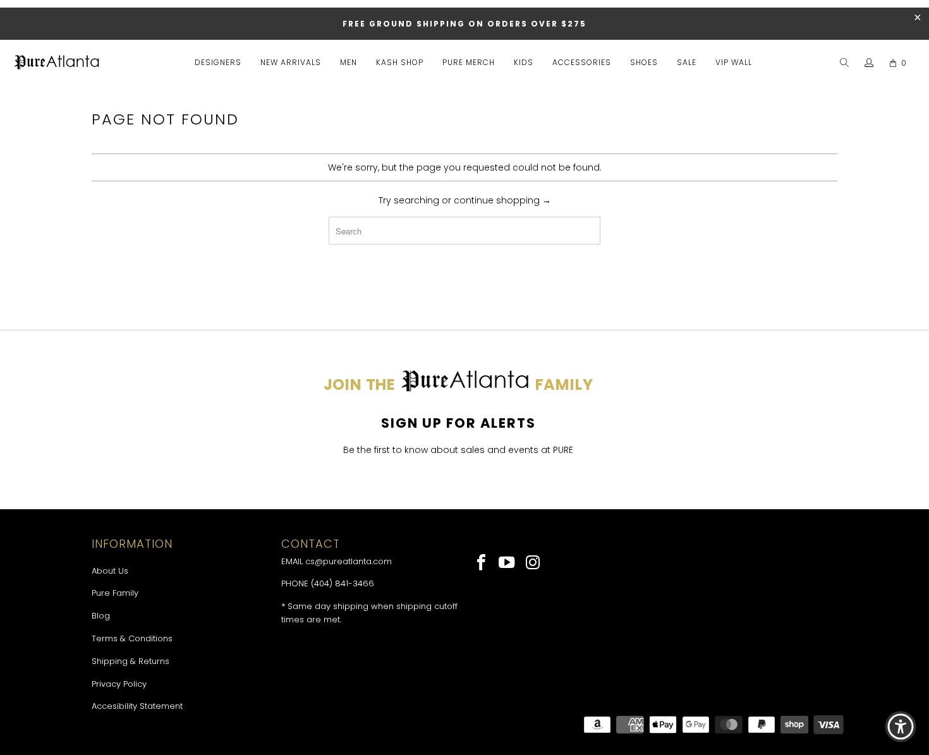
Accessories (581, 62)
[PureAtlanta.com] (57, 63)
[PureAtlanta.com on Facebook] (482, 563)
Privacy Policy (119, 684)
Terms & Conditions (132, 638)
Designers (218, 62)
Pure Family (115, 593)
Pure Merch (468, 62)
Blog (101, 616)
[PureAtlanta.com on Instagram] (533, 563)
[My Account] (869, 63)
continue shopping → (502, 200)
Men (348, 62)
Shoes (644, 62)
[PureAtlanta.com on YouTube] (508, 563)
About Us (110, 571)
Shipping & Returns (130, 661)
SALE (686, 62)
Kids (523, 62)
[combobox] (464, 231)
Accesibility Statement (137, 706)
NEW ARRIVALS (290, 62)
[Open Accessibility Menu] (900, 726)
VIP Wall (733, 62)
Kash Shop (399, 62)
